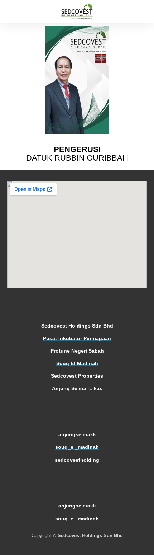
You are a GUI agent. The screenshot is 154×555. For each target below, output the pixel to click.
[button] (9, 12)
